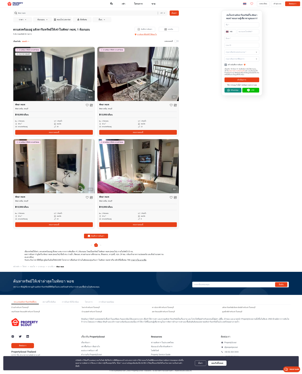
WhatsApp (234, 90)
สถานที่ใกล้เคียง (49, 302)
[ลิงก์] (77, 366)
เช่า (123, 3)
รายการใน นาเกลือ (138, 260)
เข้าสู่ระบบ (277, 4)
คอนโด (32, 267)
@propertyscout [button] (231, 347)
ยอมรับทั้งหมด (217, 363)
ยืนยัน (281, 284)
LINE (252, 90)
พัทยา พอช (60, 267)
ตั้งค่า (200, 363)
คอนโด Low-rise (64, 19)
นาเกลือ (50, 267)
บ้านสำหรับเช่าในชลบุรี (20, 307)
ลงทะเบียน (263, 4)
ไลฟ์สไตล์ (155, 350)
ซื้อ (111, 3)
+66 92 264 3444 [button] (231, 352)
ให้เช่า (24, 267)
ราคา (21, 19)
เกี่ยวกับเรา (85, 342)
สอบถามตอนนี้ (54, 132)
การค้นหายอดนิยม (106, 302)
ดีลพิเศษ (83, 19)
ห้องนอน (41, 19)
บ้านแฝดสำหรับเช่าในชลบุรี (92, 312)
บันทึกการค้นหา (146, 29)
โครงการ (89, 302)
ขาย (153, 3)
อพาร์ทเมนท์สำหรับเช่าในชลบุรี (163, 312)
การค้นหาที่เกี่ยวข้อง (70, 302)
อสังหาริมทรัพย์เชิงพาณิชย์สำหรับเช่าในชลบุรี (238, 307)
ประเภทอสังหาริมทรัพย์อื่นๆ (25, 302)
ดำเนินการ (241, 80)
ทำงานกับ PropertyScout (91, 354)
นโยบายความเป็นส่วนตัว (237, 71)
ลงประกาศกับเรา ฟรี (89, 350)
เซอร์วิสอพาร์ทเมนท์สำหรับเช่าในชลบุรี (25, 312)
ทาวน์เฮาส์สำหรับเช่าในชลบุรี (163, 307)
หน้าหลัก (16, 267)
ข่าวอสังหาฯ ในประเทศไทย (162, 342)
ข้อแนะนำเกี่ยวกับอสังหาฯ (161, 346)
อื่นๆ (100, 19)
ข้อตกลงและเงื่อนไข (183, 371)
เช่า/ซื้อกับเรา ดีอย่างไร (90, 346)
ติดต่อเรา (292, 4)
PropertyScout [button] (230, 342)
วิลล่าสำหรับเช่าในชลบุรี (91, 307)
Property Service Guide (160, 354)
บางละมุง (41, 267)
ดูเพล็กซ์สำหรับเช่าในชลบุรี (232, 312)
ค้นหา (174, 13)
